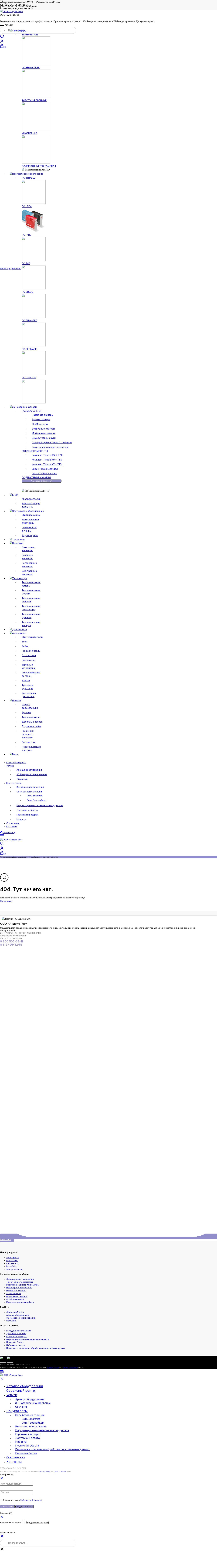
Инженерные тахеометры (19, 1287)
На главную (6, 901)
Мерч (15, 754)
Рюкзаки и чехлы (31, 650)
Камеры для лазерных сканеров (50, 447)
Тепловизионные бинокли (31, 600)
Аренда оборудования (29, 769)
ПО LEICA (27, 206)
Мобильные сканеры (43, 433)
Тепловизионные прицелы (31, 616)
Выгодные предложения (30, 787)
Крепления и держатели (29, 695)
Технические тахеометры (19, 1282)
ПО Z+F (26, 263)
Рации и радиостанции (30, 706)
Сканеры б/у (9, 832)
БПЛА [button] (15, 495)
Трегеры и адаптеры (27, 687)
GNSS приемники (31, 515)
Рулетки (26, 712)
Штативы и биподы (32, 637)
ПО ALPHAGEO (29, 320)
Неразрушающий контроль (31, 748)
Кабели (26, 680)
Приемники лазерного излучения (28, 734)
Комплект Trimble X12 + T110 (47, 455)
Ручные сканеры (41, 419)
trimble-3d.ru (12, 1263)
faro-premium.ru (14, 1269)
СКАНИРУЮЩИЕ (31, 67)
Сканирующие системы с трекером (52, 442)
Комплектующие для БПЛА (31, 505)
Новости (21, 819)
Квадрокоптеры (31, 499)
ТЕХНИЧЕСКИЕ (30, 34)
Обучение (22, 779)
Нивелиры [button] (17, 543)
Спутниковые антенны (29, 529)
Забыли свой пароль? (31, 1500)
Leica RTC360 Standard (44, 473)
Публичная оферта (15, 1345)
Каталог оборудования (24, 1386)
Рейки (25, 646)
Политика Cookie (15, 1342)
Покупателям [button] (13, 783)
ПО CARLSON (29, 377)
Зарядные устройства (28, 666)
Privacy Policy (53, 1367)
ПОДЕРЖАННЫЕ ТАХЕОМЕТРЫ (39, 166)
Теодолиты (18, 539)
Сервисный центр (16, 762)
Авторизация (7, 1506)
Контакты (11, 826)
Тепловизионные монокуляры (31, 608)
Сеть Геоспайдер (36, 800)
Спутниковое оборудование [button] (28, 511)
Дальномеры (19, 629)
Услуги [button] (10, 765)
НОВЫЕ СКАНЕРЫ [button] (31, 410)
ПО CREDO (27, 291)
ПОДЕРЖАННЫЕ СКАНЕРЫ (36, 477)
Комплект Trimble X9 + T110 (47, 459)
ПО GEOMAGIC (29, 349)
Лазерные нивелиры (27, 557)
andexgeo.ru (12, 1257)
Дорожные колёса (32, 721)
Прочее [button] (16, 700)
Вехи (24, 641)
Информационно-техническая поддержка (40, 805)
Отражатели (29, 655)
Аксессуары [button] (19, 633)
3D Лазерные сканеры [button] (24, 407)
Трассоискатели (31, 717)
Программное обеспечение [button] (27, 173)
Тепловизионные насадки (31, 624)
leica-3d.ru (11, 1266)
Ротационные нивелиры (29, 565)
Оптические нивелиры (28, 549)
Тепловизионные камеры (31, 584)
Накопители (28, 660)
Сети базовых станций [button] (29, 791)
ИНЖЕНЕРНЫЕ (29, 133)
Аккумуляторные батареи (31, 674)
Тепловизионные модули (31, 592)
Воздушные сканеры (43, 428)
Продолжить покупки (37, 1522)
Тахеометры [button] (19, 30)
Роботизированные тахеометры (22, 1284)
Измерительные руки (44, 438)
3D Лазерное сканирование (32, 774)
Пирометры (28, 742)
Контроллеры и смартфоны (30, 521)
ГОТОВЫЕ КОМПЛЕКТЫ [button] (35, 451)
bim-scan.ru (12, 1260)
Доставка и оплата (27, 810)
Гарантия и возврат (27, 814)
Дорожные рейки (31, 726)
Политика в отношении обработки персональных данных (35, 1348)
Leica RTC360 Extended (45, 468)
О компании (12, 823)
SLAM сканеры (40, 424)
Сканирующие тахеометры (20, 1279)
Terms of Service (70, 1367)
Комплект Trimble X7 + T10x (47, 464)
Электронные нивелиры (29, 573)
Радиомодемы (30, 535)
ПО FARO (26, 234)
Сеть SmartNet (34, 795)
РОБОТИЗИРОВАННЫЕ (34, 100)
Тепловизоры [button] (19, 578)
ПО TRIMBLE (28, 177)
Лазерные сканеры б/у (41, 481)
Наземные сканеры (42, 414)
